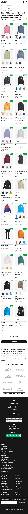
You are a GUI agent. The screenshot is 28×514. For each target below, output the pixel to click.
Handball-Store (4, 486)
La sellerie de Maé (5, 491)
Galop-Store (4, 483)
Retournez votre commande (14, 429)
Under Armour (4, 245)
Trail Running (14, 8)
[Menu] (1, 5)
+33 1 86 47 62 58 (14, 409)
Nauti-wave (17, 473)
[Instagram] (16, 511)
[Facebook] (12, 511)
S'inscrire (22, 502)
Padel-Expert (18, 477)
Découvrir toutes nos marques (14, 394)
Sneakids (17, 486)
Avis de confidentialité (6, 468)
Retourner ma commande (7, 451)
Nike (16, 322)
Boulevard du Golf (5, 475)
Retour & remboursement (7, 462)
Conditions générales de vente (8, 461)
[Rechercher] (5, 5)
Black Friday (8, 8)
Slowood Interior (18, 481)
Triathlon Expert (18, 491)
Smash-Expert (18, 483)
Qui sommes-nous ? (5, 457)
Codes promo (4, 453)
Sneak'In (17, 484)
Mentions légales (5, 464)
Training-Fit (17, 489)
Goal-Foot (3, 484)
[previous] (1, 379)
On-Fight (17, 475)
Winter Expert (18, 494)
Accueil (2, 8)
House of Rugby (5, 488)
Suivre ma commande (6, 450)
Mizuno (3, 195)
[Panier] (27, 2)
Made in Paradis (5, 494)
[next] (27, 379)
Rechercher (8, 5)
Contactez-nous (14, 405)
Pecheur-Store (18, 478)
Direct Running (4, 477)
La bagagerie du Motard (6, 489)
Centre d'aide (4, 448)
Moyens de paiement (6, 465)
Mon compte (4, 446)
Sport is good (18, 488)
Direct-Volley (4, 478)
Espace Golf (4, 480)
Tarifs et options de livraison (7, 467)
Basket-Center (4, 473)
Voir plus (14, 341)
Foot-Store (3, 481)
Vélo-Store (17, 492)
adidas (3, 40)
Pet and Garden (18, 480)
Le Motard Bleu (4, 492)
